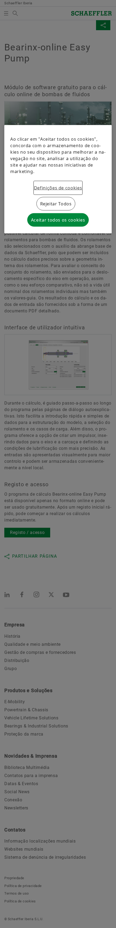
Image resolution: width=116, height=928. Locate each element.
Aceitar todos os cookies (58, 220)
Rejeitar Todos (56, 204)
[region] (58, 179)
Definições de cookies (58, 188)
